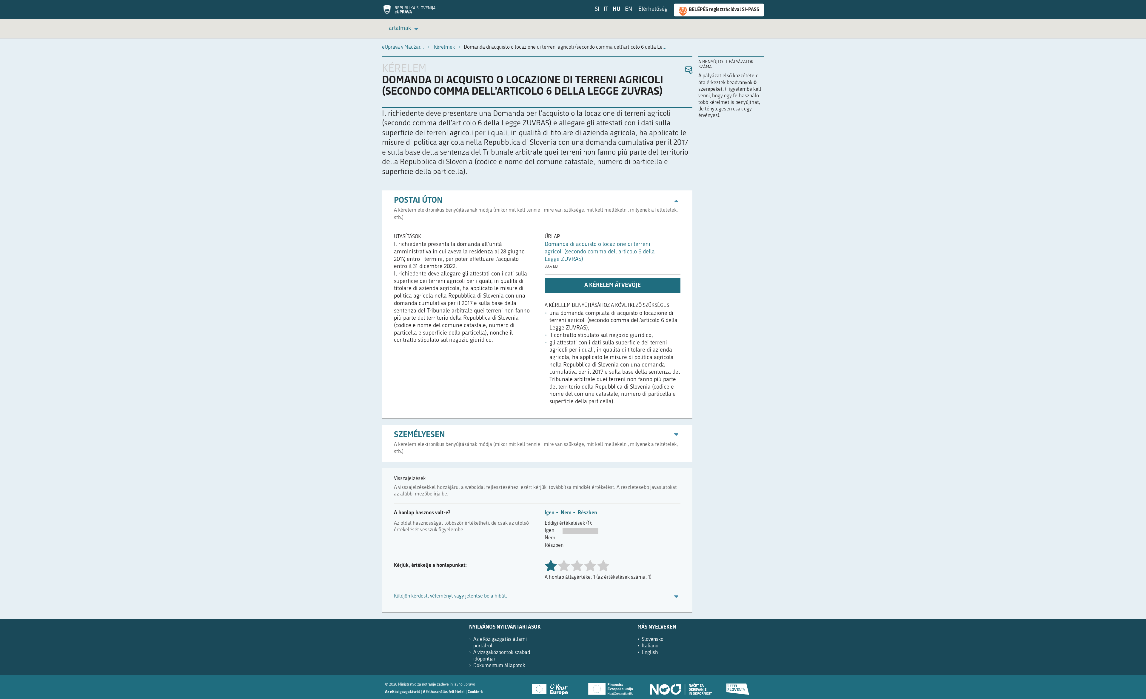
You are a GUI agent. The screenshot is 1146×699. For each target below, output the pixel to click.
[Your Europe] (552, 687)
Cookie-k (475, 692)
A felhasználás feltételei (444, 692)
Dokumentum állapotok (499, 665)
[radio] (563, 566)
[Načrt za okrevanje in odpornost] (680, 687)
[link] (403, 29)
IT (606, 9)
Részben (587, 512)
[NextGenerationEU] (611, 687)
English (650, 652)
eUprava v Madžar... (403, 47)
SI (597, 9)
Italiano (650, 646)
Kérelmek (444, 47)
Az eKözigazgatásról (402, 692)
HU (616, 9)
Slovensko (652, 639)
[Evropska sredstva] (738, 687)
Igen (549, 512)
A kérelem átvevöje (612, 285)
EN (628, 9)
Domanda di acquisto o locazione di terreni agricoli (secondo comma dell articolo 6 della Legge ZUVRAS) (600, 252)
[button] (688, 70)
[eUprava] (409, 11)
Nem (566, 512)
